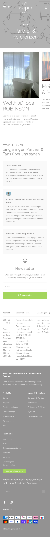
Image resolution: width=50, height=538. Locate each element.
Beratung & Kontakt (36, 398)
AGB (5, 443)
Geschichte (32, 402)
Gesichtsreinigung (10, 407)
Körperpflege (8, 421)
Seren (5, 398)
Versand (6, 457)
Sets (4, 425)
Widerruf (6, 453)
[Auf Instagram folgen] (11, 502)
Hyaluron (31, 412)
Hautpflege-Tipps (35, 416)
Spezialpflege (8, 416)
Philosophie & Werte (36, 407)
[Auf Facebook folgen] (4, 502)
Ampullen (7, 402)
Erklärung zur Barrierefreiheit (9, 463)
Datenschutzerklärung (12, 448)
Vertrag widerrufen (14, 471)
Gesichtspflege (9, 412)
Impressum (7, 439)
